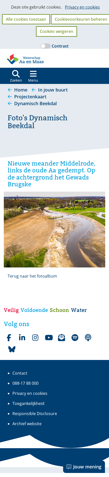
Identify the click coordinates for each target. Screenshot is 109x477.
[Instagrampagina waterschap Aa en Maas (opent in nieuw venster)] (35, 338)
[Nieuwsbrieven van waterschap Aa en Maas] (62, 338)
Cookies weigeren (56, 31)
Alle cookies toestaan (26, 19)
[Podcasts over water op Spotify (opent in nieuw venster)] (88, 338)
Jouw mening (87, 467)
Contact (19, 373)
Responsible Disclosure (34, 413)
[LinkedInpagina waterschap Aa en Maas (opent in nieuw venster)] (22, 338)
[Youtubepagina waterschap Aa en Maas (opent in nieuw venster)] (48, 338)
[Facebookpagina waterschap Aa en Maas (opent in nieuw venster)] (9, 338)
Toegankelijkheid (28, 403)
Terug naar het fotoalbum (32, 276)
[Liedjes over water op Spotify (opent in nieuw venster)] (75, 338)
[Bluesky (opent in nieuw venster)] (12, 349)
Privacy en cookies (82, 7)
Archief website (27, 423)
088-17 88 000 (25, 383)
